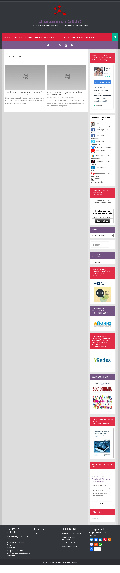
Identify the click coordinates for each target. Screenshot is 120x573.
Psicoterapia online (86, 37)
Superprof (95, 518)
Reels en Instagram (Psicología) (42, 37)
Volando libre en (104, 147)
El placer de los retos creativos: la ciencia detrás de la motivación (18, 553)
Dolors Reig (29, 95)
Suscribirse (102, 221)
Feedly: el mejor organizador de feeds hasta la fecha (65, 93)
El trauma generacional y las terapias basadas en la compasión (18, 544)
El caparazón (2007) (60, 21)
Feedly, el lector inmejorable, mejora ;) (23, 92)
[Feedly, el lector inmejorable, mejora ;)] (25, 77)
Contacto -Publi (67, 37)
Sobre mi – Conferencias (15, 37)
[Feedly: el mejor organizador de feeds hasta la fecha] (66, 77)
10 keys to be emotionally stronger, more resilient (101, 479)
